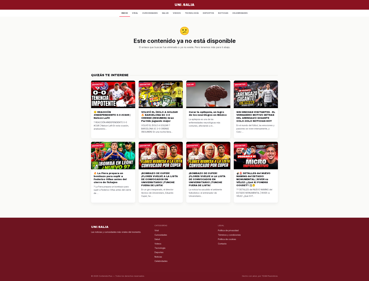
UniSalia (184, 5)
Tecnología (192, 13)
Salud (165, 13)
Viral (135, 13)
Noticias (223, 13)
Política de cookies (227, 239)
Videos (177, 13)
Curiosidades (150, 13)
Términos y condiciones (229, 235)
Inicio (124, 13)
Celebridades (240, 13)
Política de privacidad (228, 230)
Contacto (222, 243)
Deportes (208, 13)
